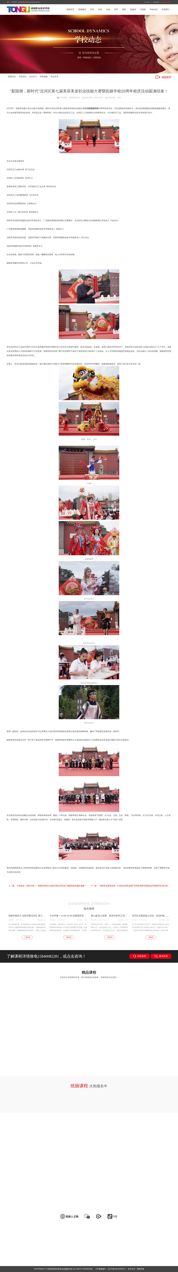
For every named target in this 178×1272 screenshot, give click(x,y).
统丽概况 (82, 9)
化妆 (108, 9)
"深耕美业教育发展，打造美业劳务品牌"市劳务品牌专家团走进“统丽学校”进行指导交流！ (137, 886)
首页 (79, 57)
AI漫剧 (143, 9)
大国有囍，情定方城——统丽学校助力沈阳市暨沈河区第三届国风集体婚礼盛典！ (51, 886)
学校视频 (44, 77)
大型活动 (97, 57)
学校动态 (154, 9)
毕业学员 (54, 77)
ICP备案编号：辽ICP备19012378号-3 (110, 1269)
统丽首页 (70, 9)
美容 (92, 9)
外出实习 (33, 77)
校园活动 (12, 77)
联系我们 (166, 9)
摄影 (124, 9)
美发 (100, 9)
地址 (148, 2)
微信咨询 (163, 956)
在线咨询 (141, 956)
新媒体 (133, 9)
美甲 (116, 9)
